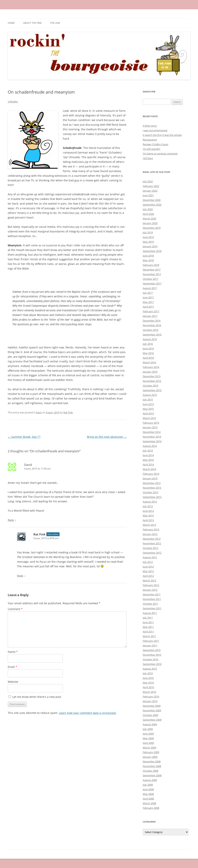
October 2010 (150, 659)
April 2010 (148, 687)
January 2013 (150, 534)
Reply (11, 520)
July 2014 (148, 450)
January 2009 (150, 757)
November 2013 (152, 487)
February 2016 (151, 367)
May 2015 (148, 409)
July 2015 (148, 399)
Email (12, 667)
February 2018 (151, 265)
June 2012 (148, 566)
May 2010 (148, 682)
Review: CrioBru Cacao (155, 144)
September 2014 (152, 441)
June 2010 (148, 678)
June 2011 (148, 622)
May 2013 (148, 515)
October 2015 (150, 385)
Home (11, 23)
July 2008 (148, 784)
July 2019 (148, 232)
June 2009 (148, 733)
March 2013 (149, 525)
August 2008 (150, 780)
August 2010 (150, 668)
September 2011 (152, 608)
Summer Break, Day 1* (24, 437)
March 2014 (149, 469)
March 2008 (149, 803)
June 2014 (148, 455)
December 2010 (151, 650)
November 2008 (152, 766)
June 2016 (148, 348)
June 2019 (148, 237)
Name (13, 652)
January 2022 (150, 190)
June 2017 (148, 297)
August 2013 (150, 501)
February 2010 (151, 696)
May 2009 (148, 738)
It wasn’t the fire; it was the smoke (162, 135)
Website (13, 682)
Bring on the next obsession (107, 437)
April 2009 (148, 743)
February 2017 (151, 311)
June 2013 (148, 511)
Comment (15, 609)
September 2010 (152, 664)
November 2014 (152, 436)
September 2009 (152, 719)
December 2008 (151, 761)
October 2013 (150, 492)
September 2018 (152, 251)
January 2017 (150, 316)
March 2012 (149, 580)
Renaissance (150, 139)
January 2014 (150, 478)
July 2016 (148, 344)
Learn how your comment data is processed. (87, 713)
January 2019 (150, 246)
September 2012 (152, 552)
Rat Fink (68, 412)
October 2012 (150, 548)
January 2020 (150, 223)
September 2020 (152, 204)
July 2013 (148, 506)
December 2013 (151, 483)
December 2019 (151, 228)
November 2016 (152, 325)
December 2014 (151, 432)
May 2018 (148, 260)
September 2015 (152, 390)
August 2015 (150, 395)
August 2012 (150, 557)
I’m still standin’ (151, 149)
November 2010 (152, 654)
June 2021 (148, 195)
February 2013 (151, 529)
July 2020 (148, 209)
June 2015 (148, 404)
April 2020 (148, 214)
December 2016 (151, 320)
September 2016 (152, 334)
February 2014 (151, 473)
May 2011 (148, 627)
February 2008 (151, 808)
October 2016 (150, 330)
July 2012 (148, 562)
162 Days (148, 158)
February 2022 (151, 186)
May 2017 (148, 302)
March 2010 (149, 692)
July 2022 (148, 181)
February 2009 (151, 752)
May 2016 (148, 353)
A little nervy (150, 125)
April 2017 (148, 306)
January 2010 (150, 701)
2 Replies (13, 101)
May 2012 (148, 571)
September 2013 (152, 497)
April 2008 (148, 798)
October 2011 (150, 603)
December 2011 (151, 594)
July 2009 (148, 729)
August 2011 (150, 613)
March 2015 (149, 418)
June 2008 (148, 789)
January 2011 (150, 645)
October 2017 (150, 279)
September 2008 (152, 775)
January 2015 (150, 427)
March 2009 (149, 747)
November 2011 (152, 599)
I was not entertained (155, 130)
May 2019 (148, 241)
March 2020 (149, 218)
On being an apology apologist (160, 153)
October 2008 (150, 770)
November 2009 (152, 710)
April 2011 (148, 631)
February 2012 (151, 585)
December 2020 (151, 200)
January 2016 (150, 371)
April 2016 (148, 357)
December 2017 (151, 269)
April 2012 (148, 576)
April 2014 (148, 464)
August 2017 (150, 288)
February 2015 (151, 422)
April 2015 (148, 413)
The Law (55, 23)
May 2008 (148, 794)
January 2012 (150, 589)
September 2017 (152, 283)
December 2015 (151, 376)
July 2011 (148, 617)
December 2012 (151, 538)
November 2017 (152, 274)
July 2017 (148, 292)
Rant (39, 412)
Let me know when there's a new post (36, 697)
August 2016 (150, 339)
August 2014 (150, 446)
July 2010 (148, 673)
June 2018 (148, 255)
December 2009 (151, 706)
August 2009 (150, 724)
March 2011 (149, 636)
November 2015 (152, 381)
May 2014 (148, 460)
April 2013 (148, 520)
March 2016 (149, 362)
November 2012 (152, 543)
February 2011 (151, 641)
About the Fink (32, 23)
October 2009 (150, 715)
